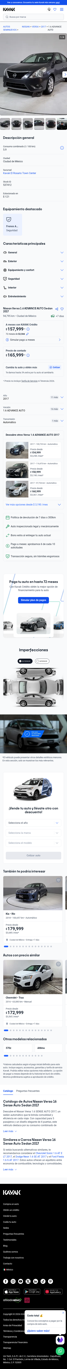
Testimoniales (9, 1240)
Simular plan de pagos (33, 600)
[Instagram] (13, 1281)
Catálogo (8, 1090)
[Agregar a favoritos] (62, 309)
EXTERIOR (26, 661)
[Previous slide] (5, 225)
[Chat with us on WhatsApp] (60, 1351)
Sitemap (7, 1348)
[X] (28, 1281)
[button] (54, 367)
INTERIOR (43, 661)
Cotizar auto (33, 855)
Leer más (8, 1131)
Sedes (6, 1228)
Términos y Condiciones (14, 1331)
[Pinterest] (50, 1281)
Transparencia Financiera (15, 1342)
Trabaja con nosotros (13, 1257)
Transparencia (10, 1336)
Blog (5, 1246)
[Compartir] (57, 309)
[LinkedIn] (35, 1281)
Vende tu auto (10, 1216)
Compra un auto (11, 1204)
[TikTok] (43, 1281)
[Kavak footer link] (12, 1194)
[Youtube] (20, 1281)
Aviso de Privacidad (12, 1325)
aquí (58, 2)
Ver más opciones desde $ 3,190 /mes (27, 504)
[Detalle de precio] (28, 329)
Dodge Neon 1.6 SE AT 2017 (31, 1156)
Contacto (7, 1263)
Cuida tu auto (9, 1222)
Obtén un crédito (11, 1210)
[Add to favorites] (58, 880)
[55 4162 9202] (49, 9)
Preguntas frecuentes (28, 1090)
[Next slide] (62, 225)
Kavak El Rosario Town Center (19, 173)
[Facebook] (5, 1281)
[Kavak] (7, 9)
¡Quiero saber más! (38, 1330)
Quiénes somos (10, 1251)
